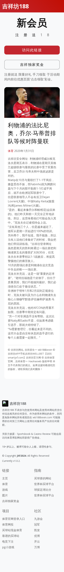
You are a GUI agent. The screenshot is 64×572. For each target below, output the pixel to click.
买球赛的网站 (42, 478)
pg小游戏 (8, 547)
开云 (37, 541)
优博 (37, 536)
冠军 (37, 524)
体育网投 (8, 524)
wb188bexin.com (42, 417)
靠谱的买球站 (10, 536)
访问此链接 (32, 50)
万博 (37, 547)
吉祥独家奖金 (32, 64)
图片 (5, 495)
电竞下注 (8, 541)
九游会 (38, 519)
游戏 (5, 490)
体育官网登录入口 (13, 519)
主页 (5, 478)
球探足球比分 (42, 490)
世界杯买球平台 (44, 484)
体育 (11, 151)
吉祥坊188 (15, 6)
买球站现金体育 (12, 530)
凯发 (37, 530)
